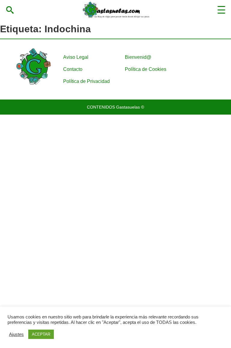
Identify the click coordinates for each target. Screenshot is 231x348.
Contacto (72, 69)
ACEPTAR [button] (41, 334)
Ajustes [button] (16, 334)
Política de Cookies (145, 69)
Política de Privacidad (86, 81)
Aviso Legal (75, 57)
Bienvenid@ (138, 57)
